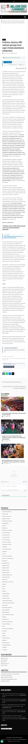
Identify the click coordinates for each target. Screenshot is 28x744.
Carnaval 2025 (6, 537)
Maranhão (4, 605)
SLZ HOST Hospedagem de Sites (9, 679)
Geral (4, 39)
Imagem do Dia (6, 598)
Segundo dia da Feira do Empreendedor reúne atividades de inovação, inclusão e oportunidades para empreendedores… (13, 437)
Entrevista (4, 579)
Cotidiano (4, 546)
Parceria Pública (6, 624)
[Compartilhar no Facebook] (10, 373)
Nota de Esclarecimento (8, 614)
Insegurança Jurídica (7, 600)
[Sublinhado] (5, 490)
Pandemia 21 (5, 619)
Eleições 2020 (5, 565)
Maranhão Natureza (7, 607)
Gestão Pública (6, 593)
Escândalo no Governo (7, 581)
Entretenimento (6, 577)
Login (25, 481)
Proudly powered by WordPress (10, 739)
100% (20, 64)
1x (13, 62)
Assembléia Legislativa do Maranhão (10, 674)
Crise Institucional (6, 549)
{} (16, 490)
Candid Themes (16, 741)
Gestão (4, 591)
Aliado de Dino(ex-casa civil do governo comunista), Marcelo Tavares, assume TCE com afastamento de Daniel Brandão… (13, 717)
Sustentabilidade (6, 645)
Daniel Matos (4, 660)
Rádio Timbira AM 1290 (7, 677)
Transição (4, 649)
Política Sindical (6, 638)
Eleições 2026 (5, 572)
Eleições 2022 (5, 567)
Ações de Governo (6, 516)
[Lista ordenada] (8, 490)
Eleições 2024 (5, 570)
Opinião (4, 617)
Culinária (4, 551)
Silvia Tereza (4, 665)
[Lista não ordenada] (10, 490)
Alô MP (4, 525)
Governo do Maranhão (6, 675)
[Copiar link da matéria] (3, 373)
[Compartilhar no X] (13, 373)
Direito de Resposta (7, 556)
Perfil (3, 626)
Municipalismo (5, 612)
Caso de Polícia (6, 539)
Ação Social (5, 514)
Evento (4, 586)
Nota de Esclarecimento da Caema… (13, 382)
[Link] (14, 490)
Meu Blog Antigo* (5, 681)
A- (17, 64)
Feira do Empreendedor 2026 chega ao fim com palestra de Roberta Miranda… (13, 237)
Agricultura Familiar (7, 521)
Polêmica (4, 631)
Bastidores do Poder (7, 530)
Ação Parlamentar (6, 511)
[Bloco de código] (13, 490)
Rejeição (4, 640)
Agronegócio (5, 523)
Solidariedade (5, 642)
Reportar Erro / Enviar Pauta (8, 366)
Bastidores (5, 528)
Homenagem (5, 595)
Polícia (3, 633)
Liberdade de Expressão (8, 603)
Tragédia (4, 647)
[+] (18, 490)
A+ (23, 64)
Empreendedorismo (7, 574)
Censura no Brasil (6, 542)
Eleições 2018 (5, 563)
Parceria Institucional (7, 621)
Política (4, 635)
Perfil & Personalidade (7, 628)
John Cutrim (4, 661)
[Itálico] (4, 490)
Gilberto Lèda (4, 658)
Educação (4, 560)
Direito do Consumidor (7, 558)
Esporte (4, 584)
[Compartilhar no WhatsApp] (6, 373)
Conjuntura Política (6, 544)
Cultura (4, 553)
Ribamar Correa (5, 663)
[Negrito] (2, 490)
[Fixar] (7, 490)
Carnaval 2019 (6, 532)
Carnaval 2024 (6, 535)
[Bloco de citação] (11, 490)
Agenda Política (6, 518)
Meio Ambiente (6, 610)
